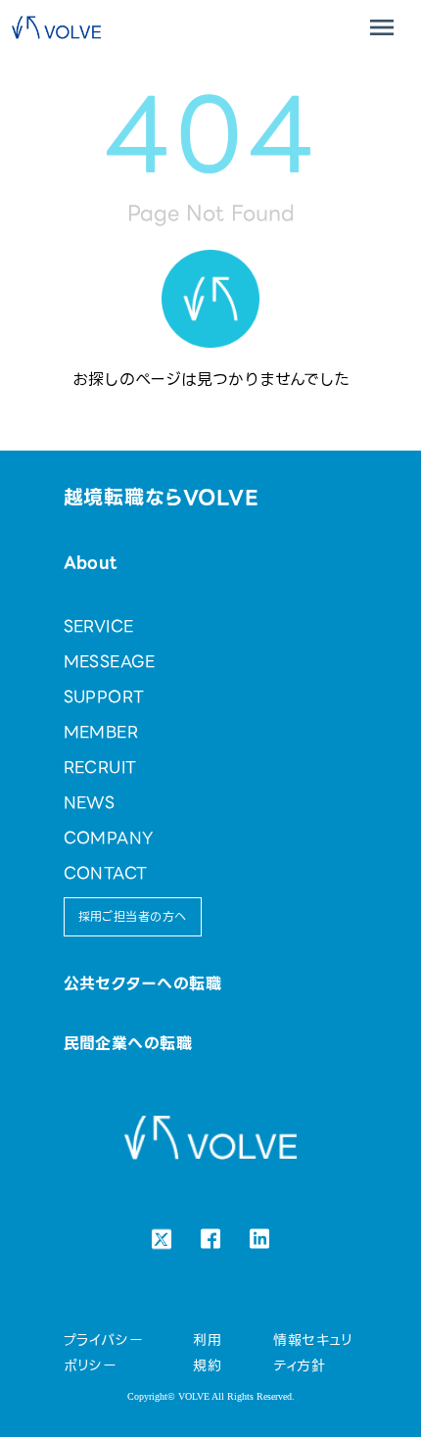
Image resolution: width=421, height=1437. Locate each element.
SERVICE (99, 626)
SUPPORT (104, 697)
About (90, 563)
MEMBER (101, 732)
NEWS (90, 802)
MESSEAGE (110, 661)
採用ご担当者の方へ (132, 916)
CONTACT (106, 873)
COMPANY (109, 838)
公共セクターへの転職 (143, 984)
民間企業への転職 (128, 1043)
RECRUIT (100, 767)
